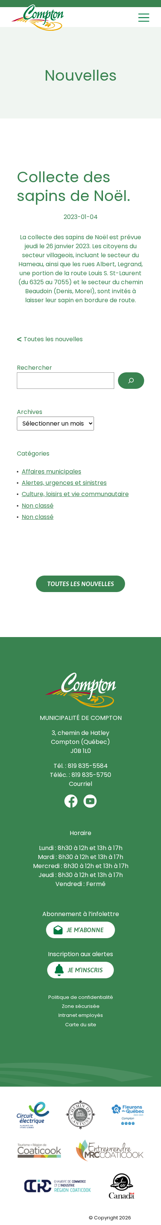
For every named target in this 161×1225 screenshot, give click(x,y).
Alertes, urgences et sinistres (64, 482)
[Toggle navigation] (144, 17)
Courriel (80, 784)
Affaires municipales (51, 471)
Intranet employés (80, 1015)
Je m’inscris (85, 970)
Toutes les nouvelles (53, 339)
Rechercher (34, 367)
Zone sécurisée (81, 1006)
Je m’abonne (85, 930)
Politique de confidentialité (80, 997)
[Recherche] (131, 380)
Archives (29, 412)
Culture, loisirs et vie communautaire (75, 494)
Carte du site (80, 1024)
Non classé (38, 505)
